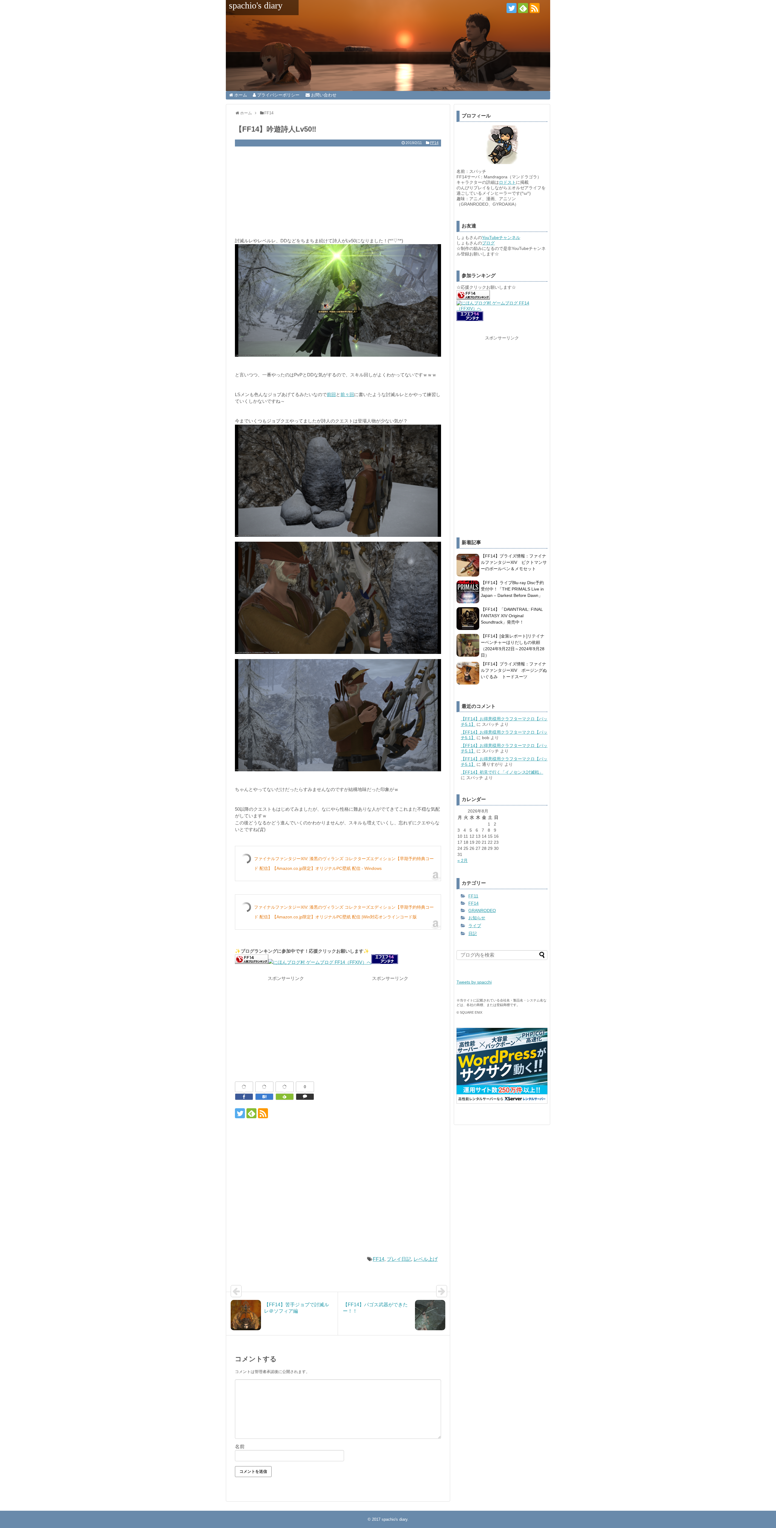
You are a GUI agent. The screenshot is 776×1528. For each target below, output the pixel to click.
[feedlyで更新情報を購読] (523, 8)
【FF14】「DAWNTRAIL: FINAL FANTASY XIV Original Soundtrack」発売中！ (512, 615)
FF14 (434, 143)
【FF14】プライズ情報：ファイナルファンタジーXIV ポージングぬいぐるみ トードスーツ (514, 670)
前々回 (347, 394)
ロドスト (507, 182)
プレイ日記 (399, 1259)
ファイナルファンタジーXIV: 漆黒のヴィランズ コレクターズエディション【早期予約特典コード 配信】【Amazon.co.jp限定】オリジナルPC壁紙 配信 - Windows (344, 863)
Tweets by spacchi (474, 982)
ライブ (474, 925)
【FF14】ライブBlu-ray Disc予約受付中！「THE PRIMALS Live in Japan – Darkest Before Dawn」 (512, 589)
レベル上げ (425, 1259)
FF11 (473, 896)
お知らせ (476, 917)
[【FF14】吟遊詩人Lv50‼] (264, 1096)
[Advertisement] (338, 192)
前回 (331, 394)
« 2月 (462, 860)
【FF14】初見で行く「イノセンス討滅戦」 (502, 772)
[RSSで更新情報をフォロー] (535, 8)
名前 (240, 1446)
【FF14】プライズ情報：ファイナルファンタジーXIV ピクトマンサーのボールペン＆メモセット (514, 562)
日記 (472, 933)
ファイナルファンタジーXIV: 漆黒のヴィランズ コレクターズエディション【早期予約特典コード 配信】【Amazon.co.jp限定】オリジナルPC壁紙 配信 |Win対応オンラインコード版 (344, 912)
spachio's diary (256, 5)
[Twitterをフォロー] (512, 8)
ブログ (488, 243)
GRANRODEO (482, 910)
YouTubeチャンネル (501, 237)
